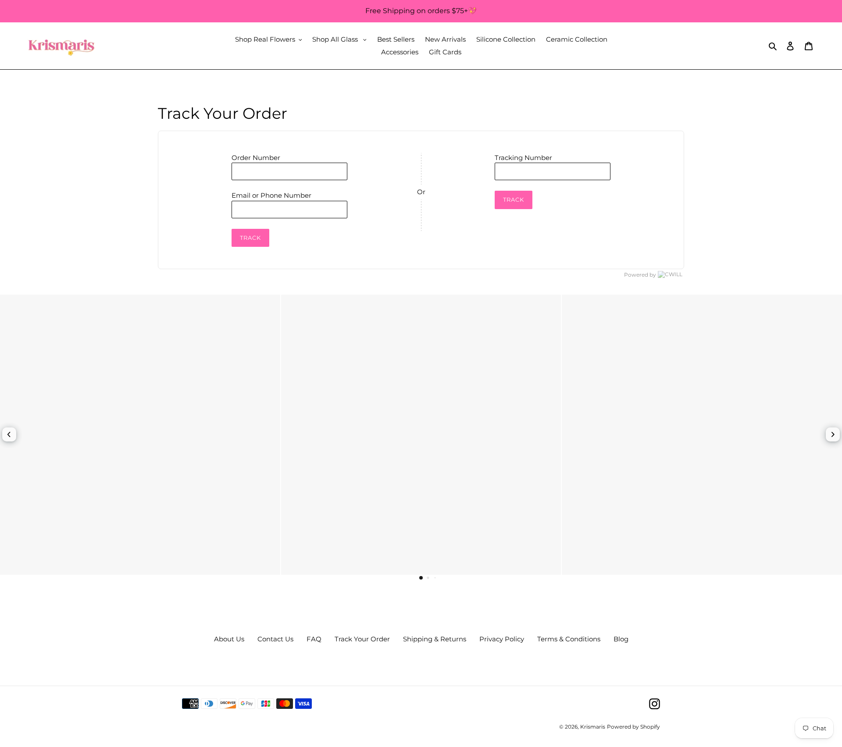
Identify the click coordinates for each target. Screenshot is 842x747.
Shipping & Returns (434, 639)
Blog (621, 639)
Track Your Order (362, 639)
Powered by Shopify (633, 726)
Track (250, 237)
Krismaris (592, 726)
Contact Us (275, 639)
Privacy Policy (501, 639)
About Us (229, 639)
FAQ (314, 639)
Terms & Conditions (568, 639)
